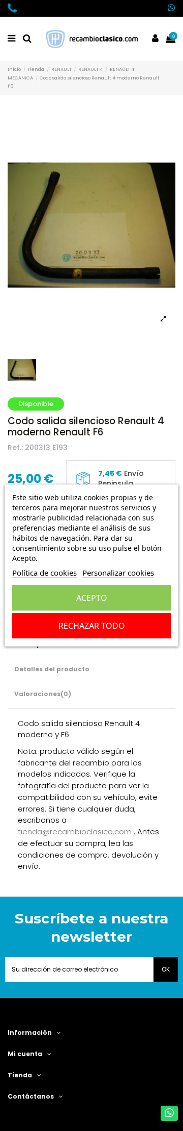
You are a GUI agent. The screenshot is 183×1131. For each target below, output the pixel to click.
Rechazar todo (91, 625)
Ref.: (15, 448)
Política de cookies (44, 573)
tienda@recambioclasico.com (75, 831)
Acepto (91, 597)
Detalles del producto (51, 669)
